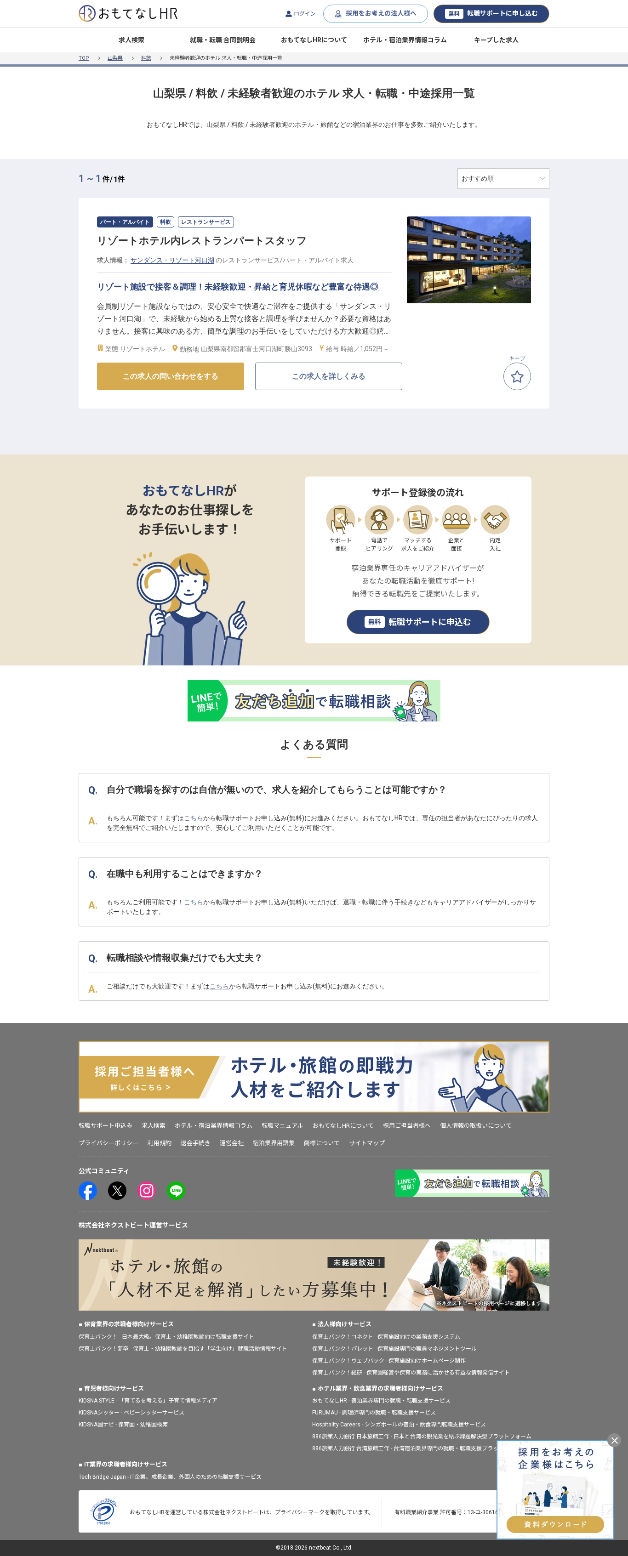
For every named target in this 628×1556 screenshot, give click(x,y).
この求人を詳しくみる (328, 376)
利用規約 (159, 1143)
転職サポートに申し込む (493, 13)
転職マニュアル (282, 1125)
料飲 (146, 58)
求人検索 (131, 40)
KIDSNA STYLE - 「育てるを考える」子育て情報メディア (148, 1400)
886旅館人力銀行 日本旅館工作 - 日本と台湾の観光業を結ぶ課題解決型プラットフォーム (421, 1436)
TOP (84, 58)
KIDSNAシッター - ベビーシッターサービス (131, 1412)
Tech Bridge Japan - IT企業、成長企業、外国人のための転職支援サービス (170, 1477)
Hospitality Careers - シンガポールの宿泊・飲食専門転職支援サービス (399, 1424)
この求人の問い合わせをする (170, 376)
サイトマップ (367, 1143)
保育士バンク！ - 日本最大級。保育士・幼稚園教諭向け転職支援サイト (166, 1337)
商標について (322, 1143)
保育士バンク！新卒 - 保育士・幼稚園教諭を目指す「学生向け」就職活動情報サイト (183, 1349)
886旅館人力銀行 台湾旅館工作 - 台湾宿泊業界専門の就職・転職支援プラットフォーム (419, 1448)
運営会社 (232, 1143)
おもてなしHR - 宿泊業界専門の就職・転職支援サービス (381, 1400)
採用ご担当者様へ (407, 1125)
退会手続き (196, 1143)
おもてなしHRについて (314, 40)
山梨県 (115, 58)
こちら (193, 818)
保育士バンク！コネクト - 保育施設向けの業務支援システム (386, 1337)
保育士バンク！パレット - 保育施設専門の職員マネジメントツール (394, 1349)
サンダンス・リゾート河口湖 (172, 260)
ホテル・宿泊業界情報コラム (405, 40)
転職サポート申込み (105, 1125)
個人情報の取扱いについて (476, 1125)
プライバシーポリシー (108, 1143)
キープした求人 (496, 40)
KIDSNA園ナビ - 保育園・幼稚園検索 (123, 1424)
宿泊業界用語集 (274, 1143)
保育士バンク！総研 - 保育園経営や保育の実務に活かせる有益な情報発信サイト (411, 1372)
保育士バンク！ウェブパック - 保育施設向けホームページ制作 (389, 1360)
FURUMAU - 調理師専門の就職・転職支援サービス (374, 1412)
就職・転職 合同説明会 (223, 40)
